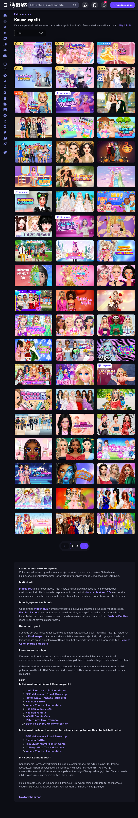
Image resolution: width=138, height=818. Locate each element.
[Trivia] (5, 138)
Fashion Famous (29, 612)
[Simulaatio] (5, 121)
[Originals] (5, 44)
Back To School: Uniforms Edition (47, 724)
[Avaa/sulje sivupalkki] (5, 5)
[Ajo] (5, 64)
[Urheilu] (5, 144)
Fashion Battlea (118, 616)
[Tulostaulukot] (5, 55)
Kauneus (26, 14)
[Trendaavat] (5, 33)
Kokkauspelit (36, 636)
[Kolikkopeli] (5, 87)
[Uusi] (5, 27)
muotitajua (41, 609)
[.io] (5, 75)
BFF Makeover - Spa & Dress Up (46, 694)
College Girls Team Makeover (45, 747)
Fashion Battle (35, 701)
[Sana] (5, 110)
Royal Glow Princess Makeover (46, 698)
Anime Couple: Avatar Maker (44, 705)
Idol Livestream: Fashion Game (46, 690)
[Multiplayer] (5, 50)
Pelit (16, 14)
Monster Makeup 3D (98, 592)
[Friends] (85, 5)
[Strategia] (5, 127)
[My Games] (94, 5)
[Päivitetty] (5, 38)
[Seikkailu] (5, 115)
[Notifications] (104, 5)
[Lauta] (5, 98)
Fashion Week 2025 (39, 709)
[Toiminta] (5, 132)
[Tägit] (5, 152)
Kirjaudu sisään (123, 5)
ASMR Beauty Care (38, 716)
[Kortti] (5, 92)
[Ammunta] (5, 70)
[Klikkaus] (5, 81)
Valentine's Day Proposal (42, 720)
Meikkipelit (26, 589)
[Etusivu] (5, 15)
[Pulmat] (5, 104)
